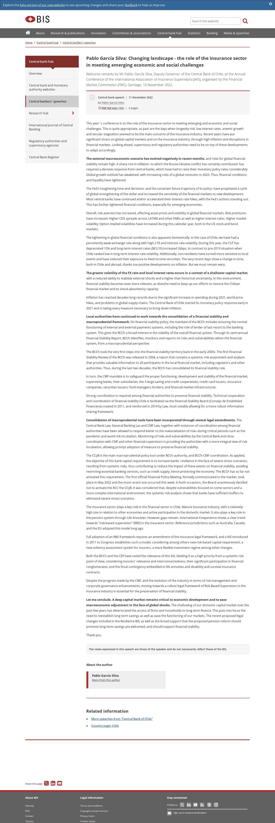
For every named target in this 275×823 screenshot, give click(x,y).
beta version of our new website (42, 5)
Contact (29, 816)
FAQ (27, 811)
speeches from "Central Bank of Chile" (122, 719)
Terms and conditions (91, 805)
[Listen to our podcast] (209, 805)
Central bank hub (48, 42)
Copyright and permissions (94, 811)
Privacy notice (87, 816)
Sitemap (29, 805)
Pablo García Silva (113, 102)
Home (29, 42)
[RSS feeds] (202, 805)
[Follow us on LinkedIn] (189, 805)
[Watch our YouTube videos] (196, 805)
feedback (131, 5)
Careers (29, 821)
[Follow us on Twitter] (182, 805)
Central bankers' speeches (79, 42)
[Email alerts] (170, 813)
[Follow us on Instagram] (216, 805)
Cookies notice (87, 821)
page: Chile (105, 726)
